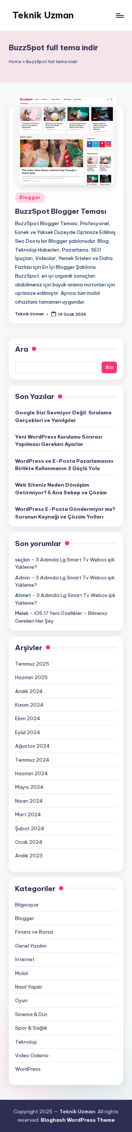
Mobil (21, 973)
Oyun (21, 1000)
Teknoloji (26, 1041)
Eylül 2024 (27, 732)
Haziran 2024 (31, 773)
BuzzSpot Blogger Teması (60, 211)
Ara (21, 349)
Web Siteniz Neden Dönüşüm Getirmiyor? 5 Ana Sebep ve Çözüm (61, 488)
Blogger (30, 197)
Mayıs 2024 (29, 787)
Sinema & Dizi (31, 1014)
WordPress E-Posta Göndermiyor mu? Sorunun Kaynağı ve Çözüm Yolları (65, 513)
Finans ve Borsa (34, 931)
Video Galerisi (31, 1055)
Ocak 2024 (29, 842)
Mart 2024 (28, 814)
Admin (22, 577)
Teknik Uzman (43, 15)
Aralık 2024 (29, 691)
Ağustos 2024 (32, 746)
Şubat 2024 (29, 828)
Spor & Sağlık (31, 1028)
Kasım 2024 (29, 704)
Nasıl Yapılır (28, 986)
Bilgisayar (27, 904)
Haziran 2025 (31, 677)
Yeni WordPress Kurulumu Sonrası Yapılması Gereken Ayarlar (58, 440)
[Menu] (119, 15)
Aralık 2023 (29, 855)
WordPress (28, 1069)
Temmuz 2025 (32, 663)
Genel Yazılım (31, 945)
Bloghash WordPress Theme (78, 1120)
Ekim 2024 (27, 718)
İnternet (24, 959)
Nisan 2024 (29, 801)
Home (15, 61)
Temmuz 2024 (32, 760)
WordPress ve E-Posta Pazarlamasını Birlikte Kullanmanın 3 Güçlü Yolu (64, 465)
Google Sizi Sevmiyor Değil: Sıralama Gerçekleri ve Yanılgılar (63, 416)
